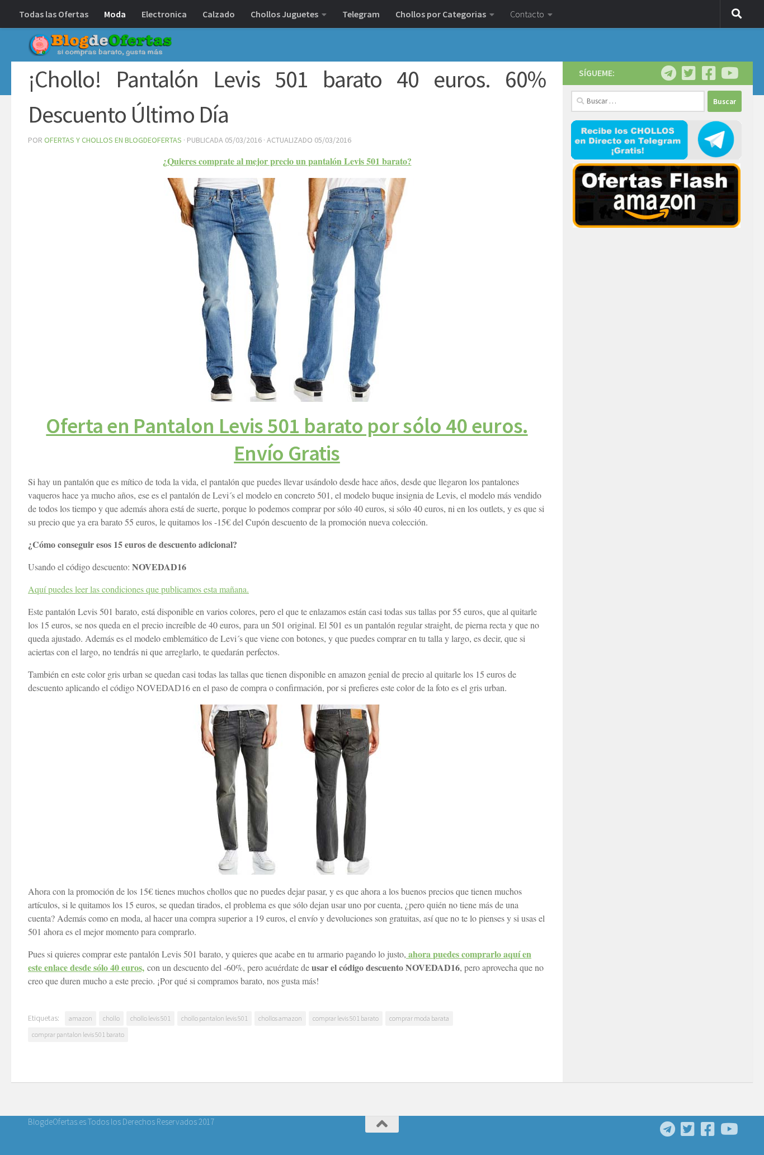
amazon (80, 1018)
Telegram (361, 14)
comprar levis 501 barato (346, 1018)
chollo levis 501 (150, 1018)
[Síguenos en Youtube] (729, 73)
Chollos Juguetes (284, 14)
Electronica (164, 14)
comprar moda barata (419, 1018)
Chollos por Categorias (440, 14)
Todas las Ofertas (53, 14)
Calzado (218, 14)
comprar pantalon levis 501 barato (78, 1034)
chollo (111, 1018)
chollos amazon (280, 1018)
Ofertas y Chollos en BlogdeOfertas (113, 140)
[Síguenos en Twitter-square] (688, 73)
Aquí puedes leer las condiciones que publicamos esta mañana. (138, 589)
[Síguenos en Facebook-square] (708, 73)
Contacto (527, 14)
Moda (115, 14)
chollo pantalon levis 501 (214, 1018)
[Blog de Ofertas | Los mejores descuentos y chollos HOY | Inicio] (100, 45)
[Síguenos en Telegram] (668, 73)
